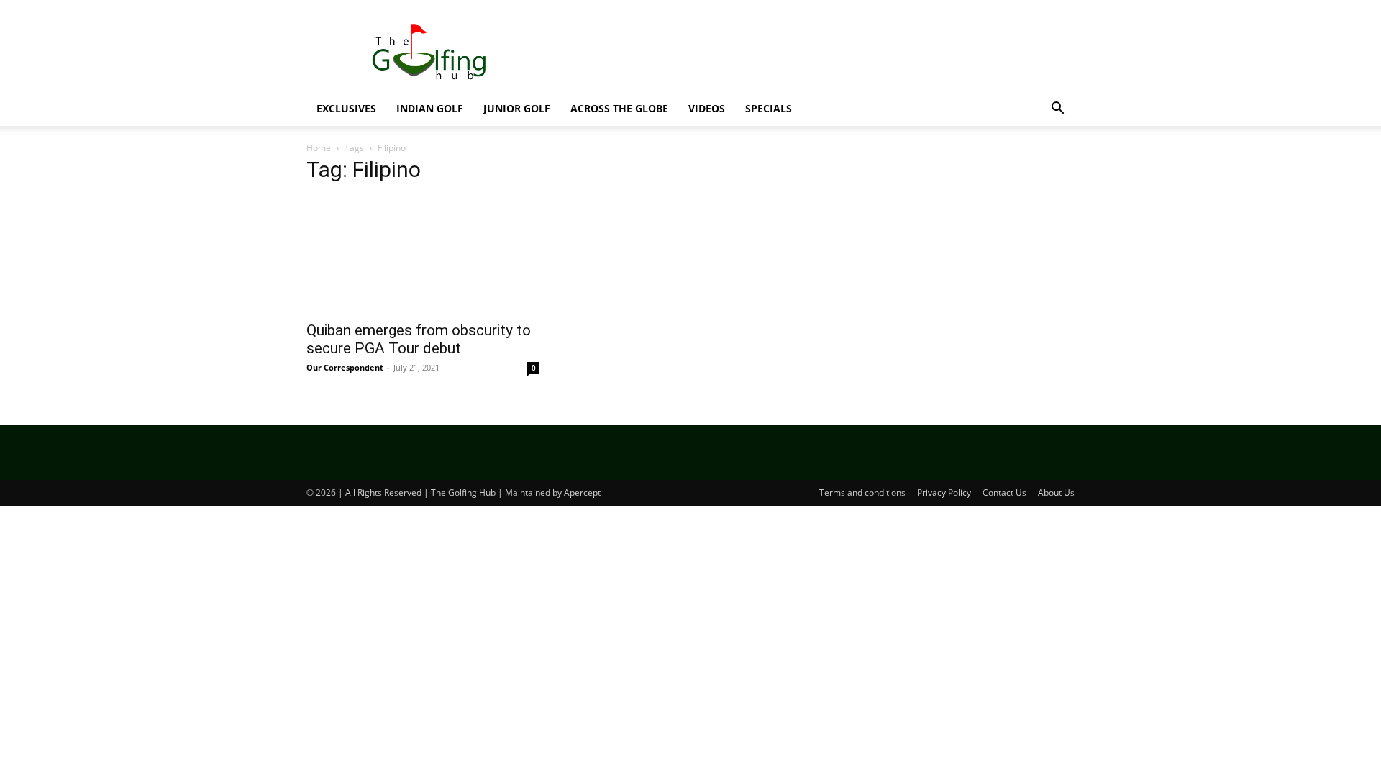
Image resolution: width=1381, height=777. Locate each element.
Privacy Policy (944, 492)
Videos (706, 108)
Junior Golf (516, 108)
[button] (1057, 110)
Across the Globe (619, 108)
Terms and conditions (862, 492)
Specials (768, 108)
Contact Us (1004, 492)
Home (318, 148)
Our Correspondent (344, 367)
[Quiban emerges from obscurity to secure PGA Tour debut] (422, 254)
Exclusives (346, 108)
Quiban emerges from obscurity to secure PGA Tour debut (418, 339)
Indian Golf (429, 108)
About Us (1056, 492)
